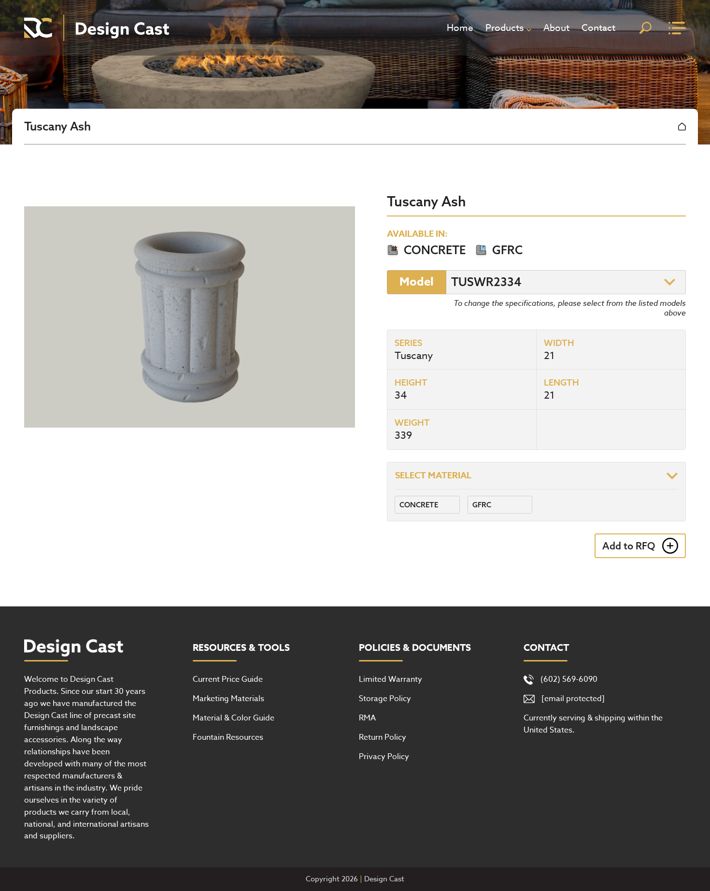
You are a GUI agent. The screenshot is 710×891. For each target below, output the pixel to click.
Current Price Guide (228, 679)
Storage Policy (385, 698)
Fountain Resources (228, 737)
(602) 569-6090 (568, 679)
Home (460, 27)
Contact (598, 27)
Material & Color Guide (233, 718)
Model (416, 281)
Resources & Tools (241, 648)
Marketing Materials (228, 698)
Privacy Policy (384, 756)
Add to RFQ (628, 546)
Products (504, 27)
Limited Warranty (390, 679)
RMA (367, 718)
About (556, 27)
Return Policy (382, 737)
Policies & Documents (415, 648)
